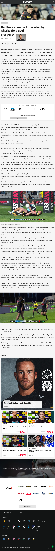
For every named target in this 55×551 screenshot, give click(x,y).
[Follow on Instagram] (21, 512)
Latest (36, 118)
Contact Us (22, 547)
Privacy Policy (9, 547)
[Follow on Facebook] (15, 512)
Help (18, 547)
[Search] (53, 2)
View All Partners (27, 506)
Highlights (18, 118)
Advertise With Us (28, 547)
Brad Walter (7, 34)
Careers (14, 547)
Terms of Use (3, 547)
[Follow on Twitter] (18, 512)
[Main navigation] (2, 2)
